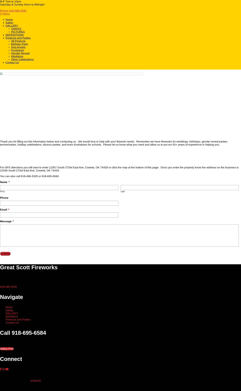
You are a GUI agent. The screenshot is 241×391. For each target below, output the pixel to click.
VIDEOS (16, 28)
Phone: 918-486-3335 (13, 10)
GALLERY (12, 25)
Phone (4, 197)
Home (9, 19)
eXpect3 (36, 380)
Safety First (7, 348)
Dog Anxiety (18, 47)
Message (7, 221)
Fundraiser (17, 50)
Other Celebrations (22, 59)
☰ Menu (5, 13)
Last (123, 191)
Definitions (12, 316)
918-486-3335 (8, 286)
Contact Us (12, 62)
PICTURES (18, 31)
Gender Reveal (20, 53)
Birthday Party (19, 44)
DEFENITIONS (15, 34)
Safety (9, 22)
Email (4, 209)
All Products (18, 41)
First (2, 191)
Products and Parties (18, 37)
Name (4, 182)
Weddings (17, 56)
